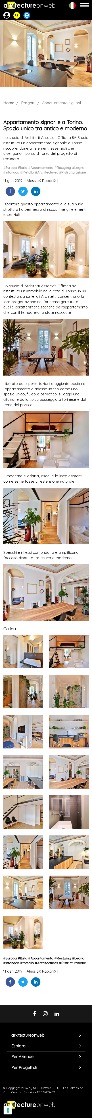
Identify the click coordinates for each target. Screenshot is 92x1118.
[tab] (46, 1035)
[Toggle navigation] (84, 5)
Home (8, 102)
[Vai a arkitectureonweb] (29, 5)
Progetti (28, 102)
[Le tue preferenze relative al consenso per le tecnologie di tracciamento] (8, 1110)
